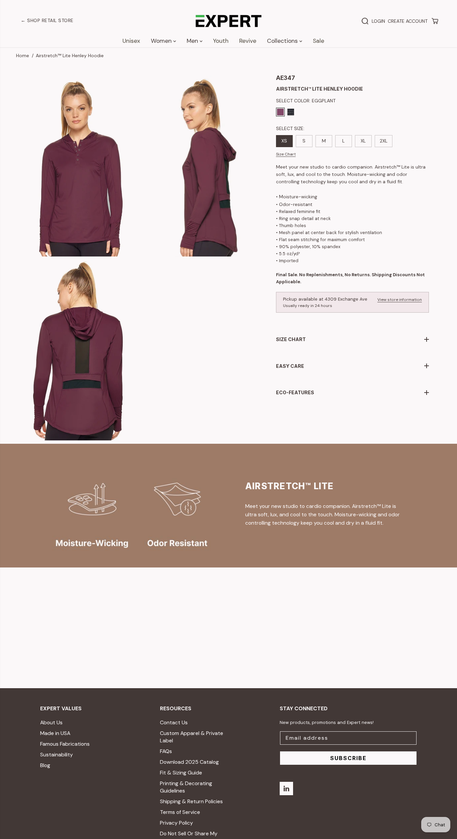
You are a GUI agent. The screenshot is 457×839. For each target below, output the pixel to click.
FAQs (166, 751)
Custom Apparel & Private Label (191, 737)
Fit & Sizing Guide (181, 772)
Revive (247, 40)
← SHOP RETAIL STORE (47, 20)
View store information (399, 299)
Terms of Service (180, 812)
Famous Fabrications (65, 743)
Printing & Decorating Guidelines (186, 787)
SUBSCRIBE (348, 758)
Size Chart (286, 154)
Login (378, 21)
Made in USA (55, 733)
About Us (51, 722)
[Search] (365, 21)
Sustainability (56, 754)
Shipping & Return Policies (191, 801)
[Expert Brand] (228, 21)
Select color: (306, 101)
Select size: (290, 128)
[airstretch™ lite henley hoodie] (78, 166)
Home (22, 56)
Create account (408, 21)
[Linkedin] (286, 788)
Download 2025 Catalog (189, 761)
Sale (318, 40)
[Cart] (435, 21)
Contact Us (174, 722)
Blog (45, 765)
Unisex (131, 40)
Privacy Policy (176, 822)
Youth (221, 40)
